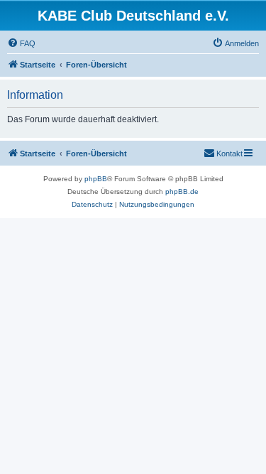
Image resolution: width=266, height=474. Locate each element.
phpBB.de (182, 191)
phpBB (95, 179)
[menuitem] (21, 43)
